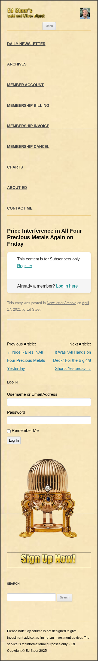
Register (24, 265)
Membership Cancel (28, 146)
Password (16, 412)
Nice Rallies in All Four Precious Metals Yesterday (26, 360)
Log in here (67, 286)
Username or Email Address (32, 394)
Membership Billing (28, 105)
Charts (15, 167)
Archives (16, 64)
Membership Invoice (28, 126)
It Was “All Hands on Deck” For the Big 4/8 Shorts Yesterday (72, 360)
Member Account (25, 85)
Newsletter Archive (61, 303)
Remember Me (25, 430)
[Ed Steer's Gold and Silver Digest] (49, 11)
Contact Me (19, 208)
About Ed (17, 187)
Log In (14, 440)
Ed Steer (33, 309)
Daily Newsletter (26, 44)
